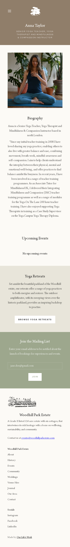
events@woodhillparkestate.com (38, 438)
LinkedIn (12, 526)
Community (14, 471)
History (11, 460)
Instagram (13, 515)
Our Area (12, 494)
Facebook (12, 521)
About (11, 455)
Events (11, 466)
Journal (11, 488)
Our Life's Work (24, 537)
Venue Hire (13, 483)
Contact (12, 499)
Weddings (13, 477)
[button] (13, 11)
